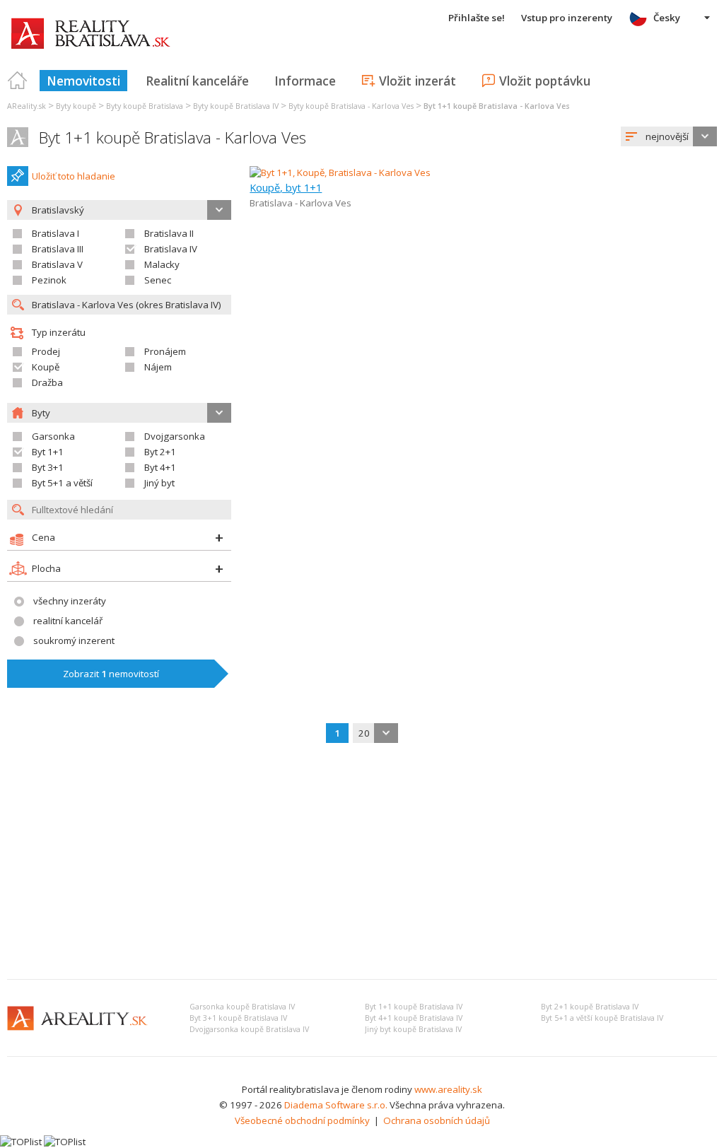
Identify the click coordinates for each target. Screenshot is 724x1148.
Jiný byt (159, 482)
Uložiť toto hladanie (73, 176)
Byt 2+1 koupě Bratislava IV (589, 1007)
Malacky (162, 264)
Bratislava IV (170, 248)
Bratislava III (57, 248)
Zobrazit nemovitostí (111, 673)
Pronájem (165, 351)
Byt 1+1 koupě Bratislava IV (413, 1007)
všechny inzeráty (69, 600)
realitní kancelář (68, 620)
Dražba (47, 382)
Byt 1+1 (48, 451)
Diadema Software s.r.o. (335, 1105)
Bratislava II (169, 233)
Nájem (158, 367)
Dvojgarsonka (174, 436)
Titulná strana (17, 80)
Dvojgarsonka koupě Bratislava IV (249, 1029)
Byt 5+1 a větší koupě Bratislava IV (602, 1018)
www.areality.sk (448, 1089)
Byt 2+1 (160, 451)
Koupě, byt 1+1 (286, 187)
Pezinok (49, 280)
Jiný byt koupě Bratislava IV (413, 1029)
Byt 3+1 (48, 467)
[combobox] (669, 136)
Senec (157, 280)
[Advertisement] (362, 862)
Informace (305, 80)
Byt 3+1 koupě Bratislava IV (238, 1018)
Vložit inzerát (417, 80)
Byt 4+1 (160, 467)
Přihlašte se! (476, 17)
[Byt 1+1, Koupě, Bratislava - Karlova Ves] (340, 172)
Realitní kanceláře (197, 80)
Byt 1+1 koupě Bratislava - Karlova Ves (172, 137)
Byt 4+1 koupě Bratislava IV (413, 1018)
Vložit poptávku (544, 80)
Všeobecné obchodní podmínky (302, 1120)
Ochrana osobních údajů (436, 1120)
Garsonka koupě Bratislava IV (242, 1007)
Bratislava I (55, 233)
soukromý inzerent (74, 640)
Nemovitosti (83, 80)
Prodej (46, 351)
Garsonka (53, 436)
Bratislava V (57, 264)
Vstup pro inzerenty (566, 17)
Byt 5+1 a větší (62, 482)
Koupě (45, 367)
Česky (666, 17)
